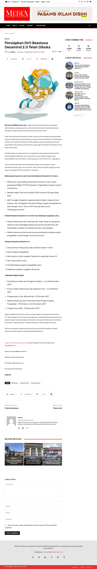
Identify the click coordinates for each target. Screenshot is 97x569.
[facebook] (19, 427)
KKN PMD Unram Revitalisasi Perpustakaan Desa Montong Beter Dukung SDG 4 (82, 97)
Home (7, 33)
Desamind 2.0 (24, 383)
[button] (89, 25)
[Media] (7, 52)
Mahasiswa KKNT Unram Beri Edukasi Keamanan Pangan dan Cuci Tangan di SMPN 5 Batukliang (52, 461)
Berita (12, 33)
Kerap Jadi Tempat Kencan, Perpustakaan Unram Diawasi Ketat (33, 462)
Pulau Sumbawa (11, 408)
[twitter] (27, 427)
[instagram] (23, 427)
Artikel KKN (52, 456)
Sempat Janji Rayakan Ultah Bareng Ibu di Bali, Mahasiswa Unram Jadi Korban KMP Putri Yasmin (83, 108)
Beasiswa (15, 383)
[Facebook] (79, 1)
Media (13, 52)
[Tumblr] (58, 557)
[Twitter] (84, 1)
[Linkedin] (45, 557)
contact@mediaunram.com (53, 552)
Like (69, 45)
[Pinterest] (51, 557)
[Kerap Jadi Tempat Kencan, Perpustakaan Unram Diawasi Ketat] (33, 454)
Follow (79, 45)
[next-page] (10, 469)
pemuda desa (35, 383)
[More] (52, 59)
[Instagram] (81, 1)
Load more (78, 115)
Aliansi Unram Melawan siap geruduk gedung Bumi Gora (14, 462)
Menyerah (57, 408)
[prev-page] (6, 469)
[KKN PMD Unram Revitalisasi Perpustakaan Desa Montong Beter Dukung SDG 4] (69, 95)
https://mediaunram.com (25, 420)
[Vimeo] (87, 1)
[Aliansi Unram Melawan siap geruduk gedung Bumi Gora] (14, 454)
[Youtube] (90, 1)
